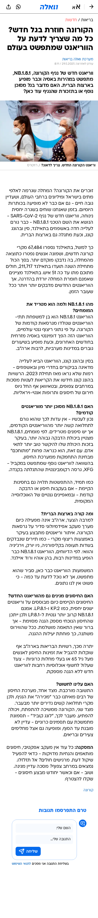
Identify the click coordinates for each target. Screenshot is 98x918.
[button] (76, 7)
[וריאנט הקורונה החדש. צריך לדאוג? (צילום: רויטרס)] (49, 135)
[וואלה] (49, 6)
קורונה (88, 790)
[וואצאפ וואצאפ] (18, 6)
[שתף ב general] (8, 7)
